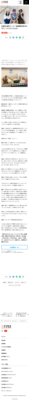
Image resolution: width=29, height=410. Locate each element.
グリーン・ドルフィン (6, 390)
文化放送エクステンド (6, 387)
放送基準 (3, 350)
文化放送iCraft (4, 381)
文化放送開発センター (6, 368)
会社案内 (3, 340)
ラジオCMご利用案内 (6, 347)
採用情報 (3, 343)
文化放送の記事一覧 (7, 320)
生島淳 (4, 282)
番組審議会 (3, 353)
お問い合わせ (4, 359)
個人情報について (5, 356)
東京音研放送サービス (6, 378)
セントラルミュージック (7, 371)
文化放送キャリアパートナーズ (8, 374)
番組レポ (4, 32)
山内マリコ (23, 282)
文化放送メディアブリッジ (7, 384)
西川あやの (10, 282)
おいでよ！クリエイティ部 (14, 285)
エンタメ (17, 282)
